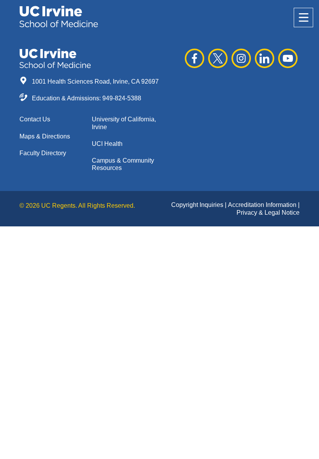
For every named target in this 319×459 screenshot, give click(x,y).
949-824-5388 (121, 98)
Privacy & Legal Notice (268, 212)
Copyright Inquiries (198, 204)
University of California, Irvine (124, 123)
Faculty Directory (42, 153)
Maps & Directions (44, 136)
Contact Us (34, 119)
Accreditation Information (263, 204)
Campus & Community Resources (123, 164)
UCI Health (107, 143)
